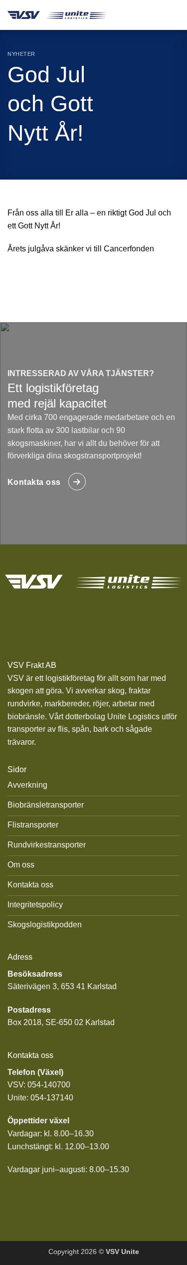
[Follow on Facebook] (81, 621)
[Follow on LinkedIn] (106, 621)
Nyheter (21, 54)
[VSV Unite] (57, 15)
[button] (173, 14)
